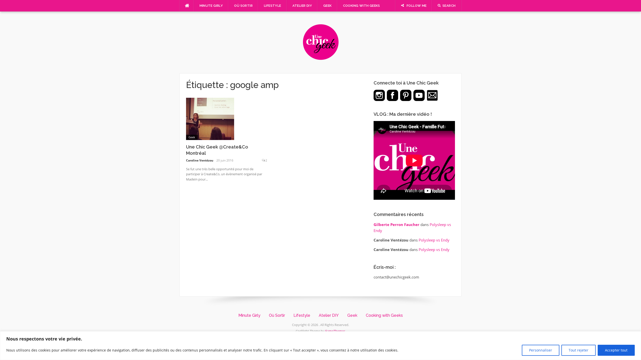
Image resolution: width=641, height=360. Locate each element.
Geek (327, 6)
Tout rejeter (578, 350)
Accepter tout (616, 350)
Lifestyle (272, 6)
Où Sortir (243, 6)
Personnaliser (540, 350)
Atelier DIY (302, 6)
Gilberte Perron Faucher (396, 224)
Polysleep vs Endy (434, 240)
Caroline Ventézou (199, 160)
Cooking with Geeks (361, 6)
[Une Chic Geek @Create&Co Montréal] (210, 118)
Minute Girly (211, 6)
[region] (320, 345)
